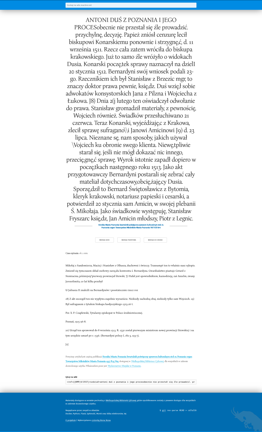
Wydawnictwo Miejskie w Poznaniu (124, 365)
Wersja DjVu (104, 240)
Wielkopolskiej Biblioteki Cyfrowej (121, 400)
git (164, 410)
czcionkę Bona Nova (101, 420)
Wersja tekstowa (129, 240)
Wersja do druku (155, 240)
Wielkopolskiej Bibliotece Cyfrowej (147, 361)
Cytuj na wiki (71, 377)
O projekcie (71, 420)
